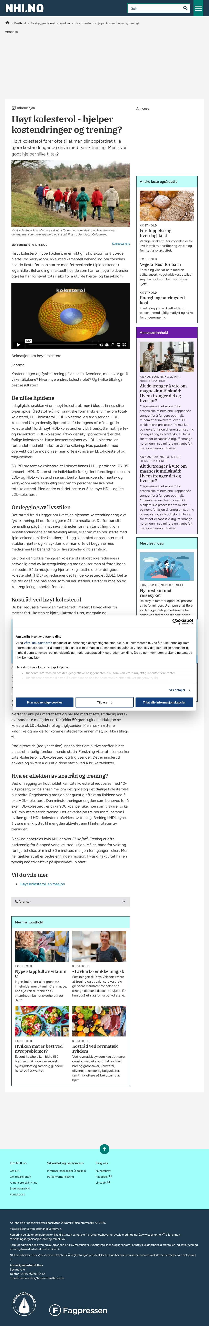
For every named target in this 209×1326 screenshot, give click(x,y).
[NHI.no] (7, 23)
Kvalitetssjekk (121, 243)
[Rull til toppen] (104, 1149)
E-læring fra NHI (20, 1188)
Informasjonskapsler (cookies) (66, 1171)
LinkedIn (101, 1182)
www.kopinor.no (150, 1234)
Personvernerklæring (60, 1176)
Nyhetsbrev (103, 1171)
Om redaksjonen (20, 1176)
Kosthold (20, 23)
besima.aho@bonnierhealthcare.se (42, 1278)
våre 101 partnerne (38, 643)
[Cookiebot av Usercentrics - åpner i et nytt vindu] (175, 621)
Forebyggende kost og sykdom (50, 23)
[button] (198, 8)
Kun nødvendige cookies (44, 702)
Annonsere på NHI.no (23, 1182)
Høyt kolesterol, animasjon (42, 884)
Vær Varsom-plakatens (52, 1255)
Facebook (102, 1176)
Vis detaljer (177, 690)
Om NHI (15, 1171)
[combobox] (151, 8)
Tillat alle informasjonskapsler (164, 702)
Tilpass (102, 702)
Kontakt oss (17, 1194)
